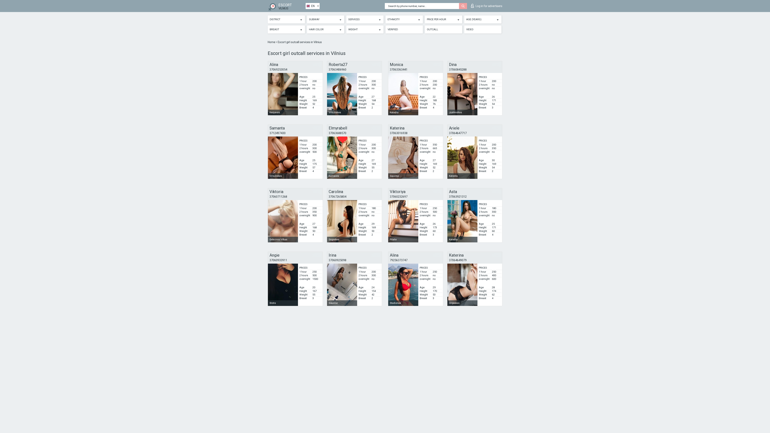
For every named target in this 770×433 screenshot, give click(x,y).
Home (272, 42)
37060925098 (337, 260)
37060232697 (398, 196)
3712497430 (278, 133)
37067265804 (337, 196)
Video (469, 29)
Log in (489, 6)
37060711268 (278, 196)
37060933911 (278, 260)
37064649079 (458, 260)
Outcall (432, 29)
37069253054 (278, 69)
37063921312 (458, 196)
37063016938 (398, 133)
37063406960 (337, 69)
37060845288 (458, 69)
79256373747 (398, 260)
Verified (393, 29)
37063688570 (337, 133)
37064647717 (458, 133)
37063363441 (398, 69)
